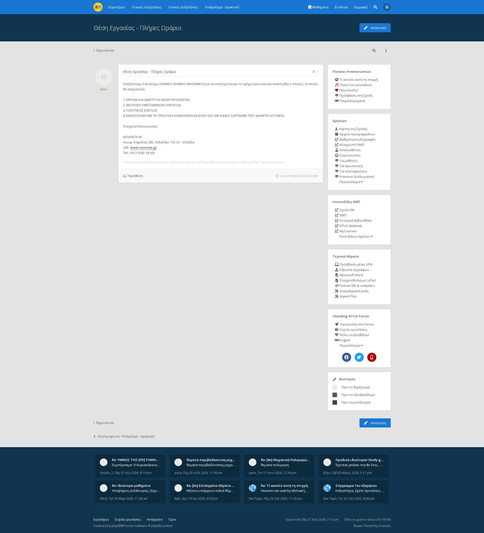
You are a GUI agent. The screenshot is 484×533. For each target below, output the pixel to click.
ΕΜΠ (342, 215)
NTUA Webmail (350, 225)
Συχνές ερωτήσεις (353, 329)
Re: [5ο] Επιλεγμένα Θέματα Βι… (212, 485)
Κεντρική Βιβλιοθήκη (355, 220)
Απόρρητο (155, 519)
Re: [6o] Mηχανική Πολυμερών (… (287, 460)
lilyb (177, 498)
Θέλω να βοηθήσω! (354, 335)
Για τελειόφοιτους (353, 171)
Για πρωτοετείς (351, 166)
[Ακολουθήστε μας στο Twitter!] (359, 357)
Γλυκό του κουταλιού (355, 85)
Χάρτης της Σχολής (352, 128)
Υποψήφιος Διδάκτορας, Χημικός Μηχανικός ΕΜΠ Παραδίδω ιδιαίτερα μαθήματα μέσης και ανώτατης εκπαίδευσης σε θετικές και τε (136, 490)
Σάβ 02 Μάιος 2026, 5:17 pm (351, 473)
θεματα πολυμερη (275, 465)
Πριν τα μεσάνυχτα (356, 402)
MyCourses (348, 231)
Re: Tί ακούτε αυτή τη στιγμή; (284, 485)
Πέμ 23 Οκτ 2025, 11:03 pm (283, 498)
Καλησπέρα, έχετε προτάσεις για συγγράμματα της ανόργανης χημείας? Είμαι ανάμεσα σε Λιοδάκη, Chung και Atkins (360, 490)
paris (178, 473)
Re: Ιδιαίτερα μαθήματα (131, 485)
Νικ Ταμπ (255, 498)
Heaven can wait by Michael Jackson (285, 490)
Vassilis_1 (106, 473)
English (344, 340)
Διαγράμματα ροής (354, 291)
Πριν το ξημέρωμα (356, 387)
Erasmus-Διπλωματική (356, 176)
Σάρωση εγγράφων (354, 269)
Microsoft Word (351, 275)
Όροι (172, 519)
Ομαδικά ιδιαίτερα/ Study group (362, 460)
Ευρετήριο (101, 519)
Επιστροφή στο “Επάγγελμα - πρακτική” (126, 436)
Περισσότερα (350, 182)
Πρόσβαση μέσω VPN (355, 264)
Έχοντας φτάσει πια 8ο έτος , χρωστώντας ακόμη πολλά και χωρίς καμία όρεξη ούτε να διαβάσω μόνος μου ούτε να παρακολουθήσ (360, 465)
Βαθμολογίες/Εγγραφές (357, 139)
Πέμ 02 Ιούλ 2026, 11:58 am (202, 473)
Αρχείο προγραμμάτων (357, 134)
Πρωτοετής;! (348, 90)
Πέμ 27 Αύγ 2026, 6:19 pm (133, 473)
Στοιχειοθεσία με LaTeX (357, 280)
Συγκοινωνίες (349, 155)
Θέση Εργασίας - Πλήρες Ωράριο (137, 27)
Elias (326, 473)
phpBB (116, 526)
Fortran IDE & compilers (357, 285)
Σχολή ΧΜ (346, 210)
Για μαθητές (348, 160)
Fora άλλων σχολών (355, 236)
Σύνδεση (341, 7)
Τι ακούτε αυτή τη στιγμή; (359, 79)
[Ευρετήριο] (98, 7)
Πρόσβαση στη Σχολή (355, 95)
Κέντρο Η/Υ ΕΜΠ (351, 144)
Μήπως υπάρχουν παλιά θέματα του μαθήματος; (211, 490)
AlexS (103, 498)
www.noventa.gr (143, 147)
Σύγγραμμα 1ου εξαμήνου (356, 485)
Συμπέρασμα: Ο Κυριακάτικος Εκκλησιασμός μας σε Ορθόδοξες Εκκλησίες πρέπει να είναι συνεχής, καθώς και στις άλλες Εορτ (136, 465)
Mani (103, 89)
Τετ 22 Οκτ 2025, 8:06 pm (356, 498)
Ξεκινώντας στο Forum (356, 324)
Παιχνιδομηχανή (352, 100)
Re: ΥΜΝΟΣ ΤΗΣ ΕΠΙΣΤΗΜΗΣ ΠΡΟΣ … (141, 460)
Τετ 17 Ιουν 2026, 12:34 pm (277, 473)
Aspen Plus (348, 296)
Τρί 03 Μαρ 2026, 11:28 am (128, 498)
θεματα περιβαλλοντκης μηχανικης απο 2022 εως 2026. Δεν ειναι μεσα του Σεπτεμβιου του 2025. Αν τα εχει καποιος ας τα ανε (211, 465)
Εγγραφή (361, 7)
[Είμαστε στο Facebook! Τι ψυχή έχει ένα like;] (346, 357)
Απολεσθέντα (349, 150)
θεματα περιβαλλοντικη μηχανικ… (214, 460)
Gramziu (385, 526)
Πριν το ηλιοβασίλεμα (358, 394)
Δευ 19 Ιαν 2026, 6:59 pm (200, 498)
